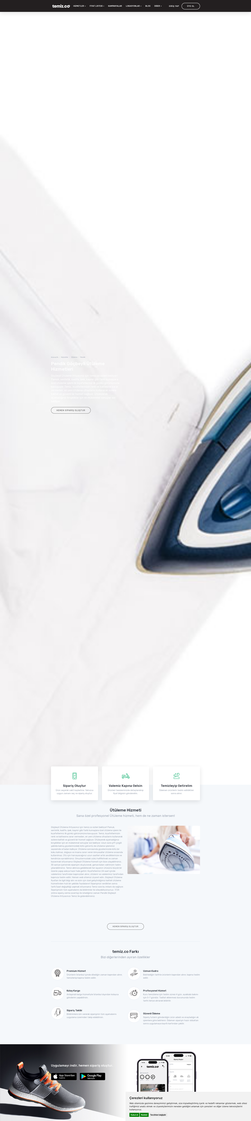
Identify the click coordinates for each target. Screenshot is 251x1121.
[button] (133, 6)
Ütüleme (74, 357)
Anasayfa (54, 357)
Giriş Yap (174, 6)
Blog (147, 6)
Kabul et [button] (134, 1115)
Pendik (82, 357)
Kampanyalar (115, 6)
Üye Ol (191, 6)
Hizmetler (64, 357)
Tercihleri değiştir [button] (158, 1115)
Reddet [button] (144, 1115)
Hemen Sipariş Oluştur (70, 410)
